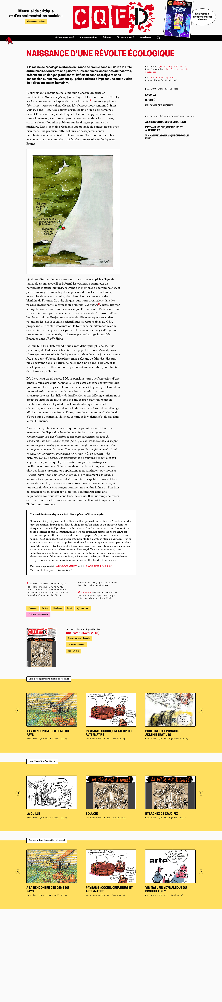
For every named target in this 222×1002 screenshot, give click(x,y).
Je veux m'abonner (76, 645)
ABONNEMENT (66, 566)
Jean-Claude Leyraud (161, 78)
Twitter (45, 608)
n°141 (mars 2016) (111, 739)
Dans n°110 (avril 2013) (42, 762)
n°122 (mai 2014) (170, 895)
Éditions (107, 37)
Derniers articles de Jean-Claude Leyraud (47, 840)
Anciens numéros (88, 37)
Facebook (33, 608)
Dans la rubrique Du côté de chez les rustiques (49, 679)
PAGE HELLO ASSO (99, 566)
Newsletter (145, 37)
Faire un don (73, 651)
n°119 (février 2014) (173, 739)
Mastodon (57, 608)
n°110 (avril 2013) (82, 633)
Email (69, 608)
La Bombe (86, 592)
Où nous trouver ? (125, 37)
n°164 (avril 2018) (53, 739)
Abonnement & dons (36, 22)
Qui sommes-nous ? (64, 37)
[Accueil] (111, 17)
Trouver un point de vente (79, 638)
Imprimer (84, 608)
